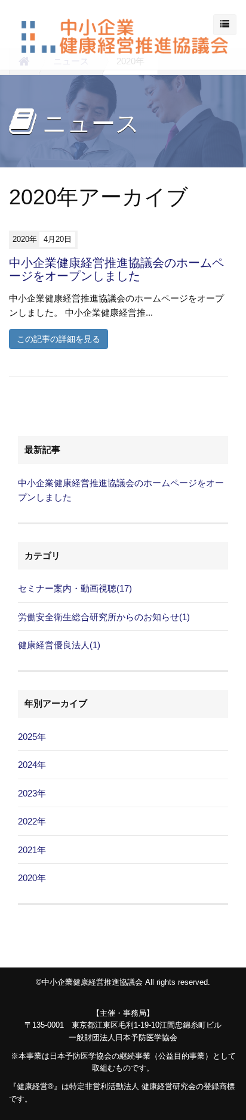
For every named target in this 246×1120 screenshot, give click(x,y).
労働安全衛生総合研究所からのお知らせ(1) (104, 617)
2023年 (32, 793)
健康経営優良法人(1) (59, 645)
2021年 (32, 850)
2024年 (32, 765)
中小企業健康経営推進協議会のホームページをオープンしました (116, 269)
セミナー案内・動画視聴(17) (75, 588)
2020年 (32, 878)
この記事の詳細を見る (58, 339)
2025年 (32, 737)
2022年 (32, 821)
